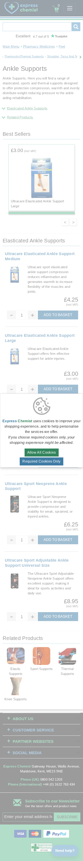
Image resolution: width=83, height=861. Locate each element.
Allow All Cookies (41, 452)
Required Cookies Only (41, 461)
